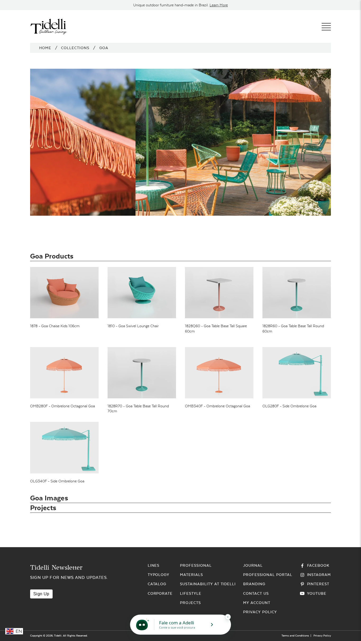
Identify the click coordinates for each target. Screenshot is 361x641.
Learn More (219, 5)
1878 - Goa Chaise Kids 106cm (55, 326)
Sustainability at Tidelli (208, 584)
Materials (191, 575)
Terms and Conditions (295, 635)
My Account (256, 603)
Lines (154, 565)
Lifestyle (190, 593)
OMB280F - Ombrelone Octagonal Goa (62, 406)
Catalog (157, 584)
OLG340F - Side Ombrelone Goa (57, 481)
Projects (43, 508)
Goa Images (49, 498)
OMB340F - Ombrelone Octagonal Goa (217, 406)
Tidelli (58, 635)
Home (45, 48)
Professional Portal (267, 575)
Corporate (160, 593)
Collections (75, 48)
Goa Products (52, 256)
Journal (253, 565)
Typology (159, 575)
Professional (196, 565)
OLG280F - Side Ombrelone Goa (289, 406)
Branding (254, 584)
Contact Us (256, 593)
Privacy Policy (260, 612)
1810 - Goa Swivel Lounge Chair (133, 326)
